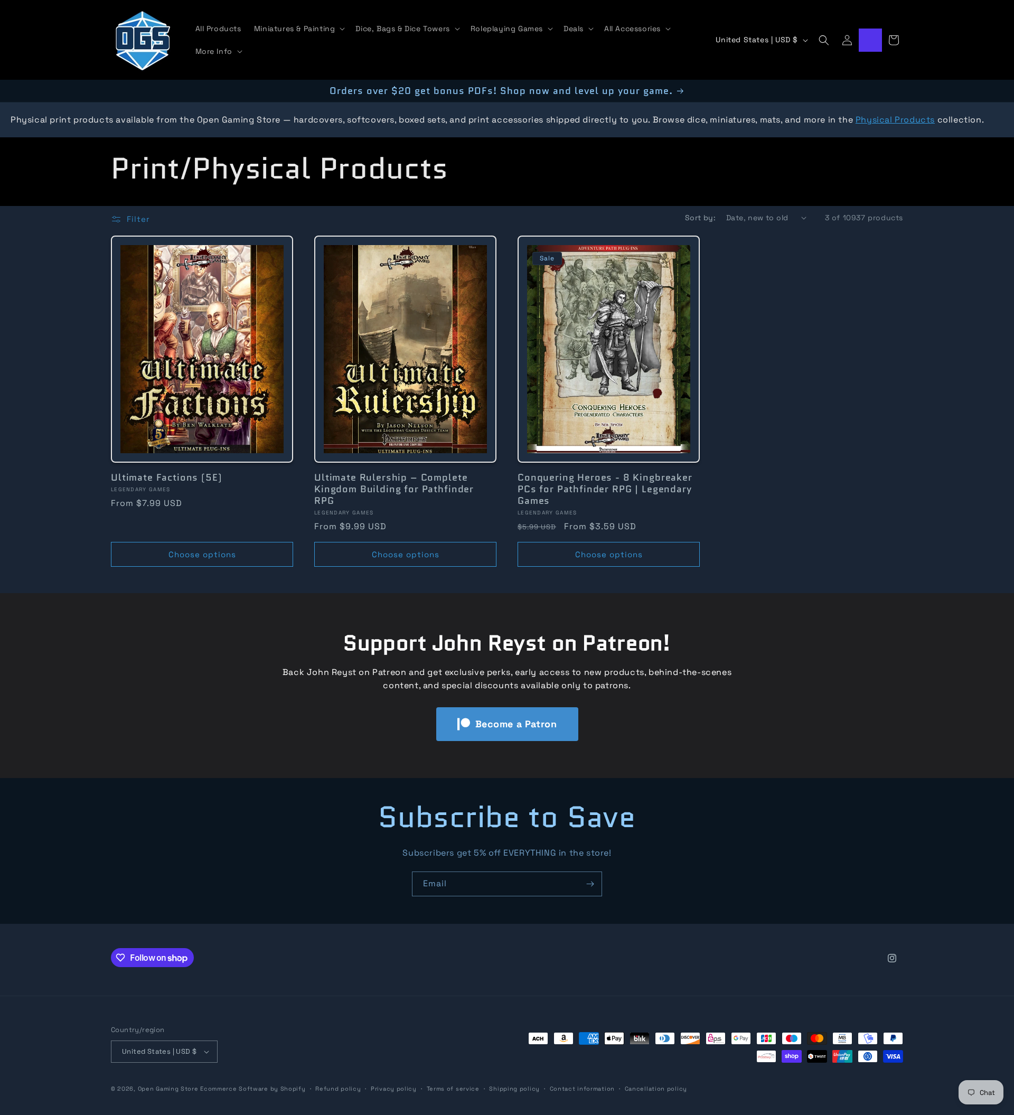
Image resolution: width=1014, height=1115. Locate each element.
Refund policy (338, 1088)
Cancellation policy (656, 1088)
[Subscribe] (590, 884)
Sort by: (700, 217)
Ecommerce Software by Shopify (252, 1088)
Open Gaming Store (168, 1088)
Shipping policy (514, 1088)
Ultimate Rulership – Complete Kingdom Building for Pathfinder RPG (394, 489)
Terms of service (453, 1088)
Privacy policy (394, 1088)
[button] (299, 28)
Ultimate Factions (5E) (166, 477)
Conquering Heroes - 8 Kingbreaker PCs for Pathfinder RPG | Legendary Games (605, 489)
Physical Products (895, 119)
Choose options (202, 554)
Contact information (582, 1088)
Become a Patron (516, 724)
